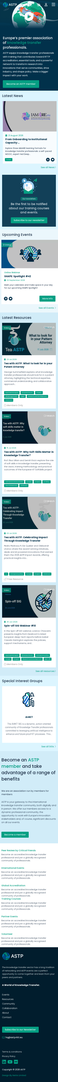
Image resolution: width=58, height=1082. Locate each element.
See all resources (45, 671)
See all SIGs (47, 746)
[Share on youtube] (10, 1062)
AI (6, 574)
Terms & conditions (12, 1051)
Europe (8, 159)
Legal (22, 396)
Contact (6, 1017)
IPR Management (11, 396)
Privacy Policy (8, 1056)
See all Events (46, 308)
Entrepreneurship (17, 574)
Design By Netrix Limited (14, 1075)
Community (8, 1003)
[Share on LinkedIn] (48, 159)
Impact (38, 392)
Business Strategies (11, 392)
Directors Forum (27, 392)
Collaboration (9, 1008)
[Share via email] (10, 298)
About (5, 1012)
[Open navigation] (53, 5)
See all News (47, 167)
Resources (8, 999)
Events (5, 994)
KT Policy (46, 482)
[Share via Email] (52, 159)
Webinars (8, 400)
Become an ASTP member (21, 84)
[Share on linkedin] (6, 298)
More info (47, 298)
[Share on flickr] (16, 1062)
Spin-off (47, 659)
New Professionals (11, 485)
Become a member (15, 834)
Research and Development (37, 396)
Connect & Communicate (14, 482)
